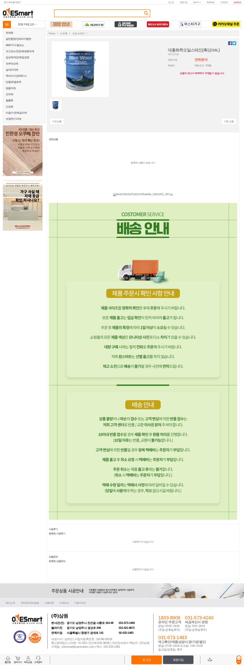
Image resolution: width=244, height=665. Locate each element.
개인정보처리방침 (30, 602)
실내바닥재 (12, 69)
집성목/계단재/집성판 (17, 57)
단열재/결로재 (13, 81)
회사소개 (10, 602)
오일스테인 (78, 33)
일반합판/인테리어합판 (18, 38)
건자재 (9, 94)
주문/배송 (210, 2)
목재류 (9, 32)
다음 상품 (229, 121)
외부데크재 (12, 63)
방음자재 (11, 88)
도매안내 (237, 2)
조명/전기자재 (13, 118)
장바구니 (197, 2)
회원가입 (183, 2)
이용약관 (49, 602)
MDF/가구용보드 (15, 45)
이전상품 (56, 121)
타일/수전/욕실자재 (16, 112)
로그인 (171, 2)
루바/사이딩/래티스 (16, 75)
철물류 (9, 100)
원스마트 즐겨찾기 (12, 2)
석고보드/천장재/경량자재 (20, 51)
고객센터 (224, 2)
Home (52, 33)
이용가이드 (80, 602)
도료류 (9, 106)
